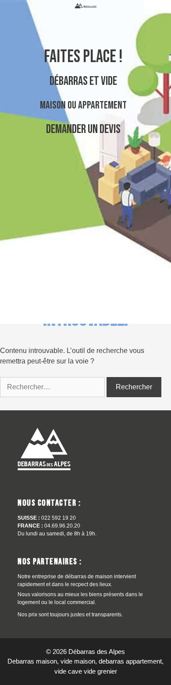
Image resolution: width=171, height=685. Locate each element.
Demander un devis (83, 129)
